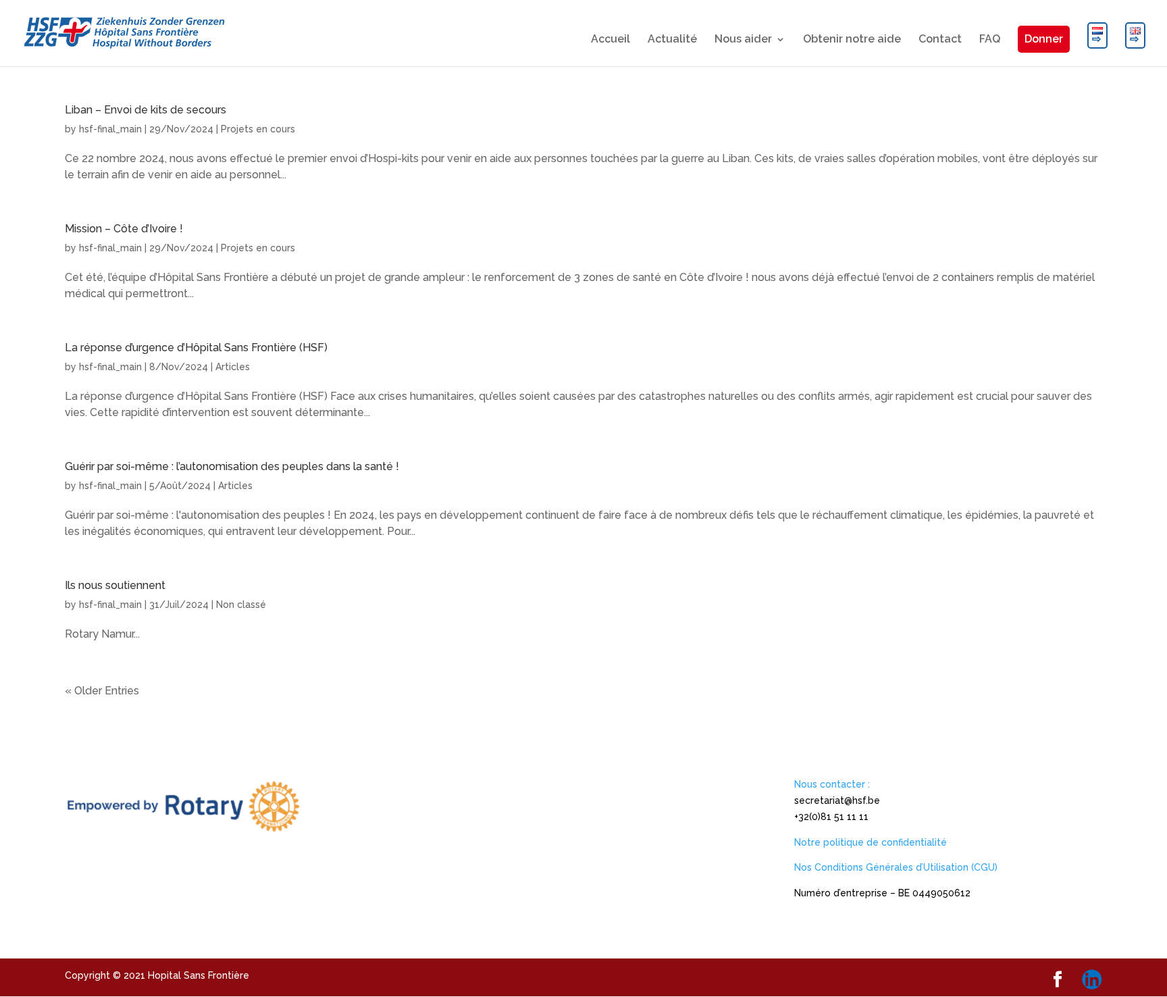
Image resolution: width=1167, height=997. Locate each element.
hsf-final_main (110, 129)
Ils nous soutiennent (115, 585)
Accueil (610, 39)
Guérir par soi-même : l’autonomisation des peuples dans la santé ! (232, 466)
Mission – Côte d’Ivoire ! (124, 228)
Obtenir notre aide (852, 39)
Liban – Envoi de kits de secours (145, 109)
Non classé (241, 604)
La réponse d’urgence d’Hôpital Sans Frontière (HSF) (196, 347)
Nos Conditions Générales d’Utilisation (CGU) (895, 867)
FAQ (989, 39)
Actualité (672, 39)
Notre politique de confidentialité (870, 842)
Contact (940, 39)
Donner (1044, 38)
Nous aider (743, 39)
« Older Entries (102, 690)
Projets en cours (258, 129)
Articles (232, 366)
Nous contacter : (832, 784)
